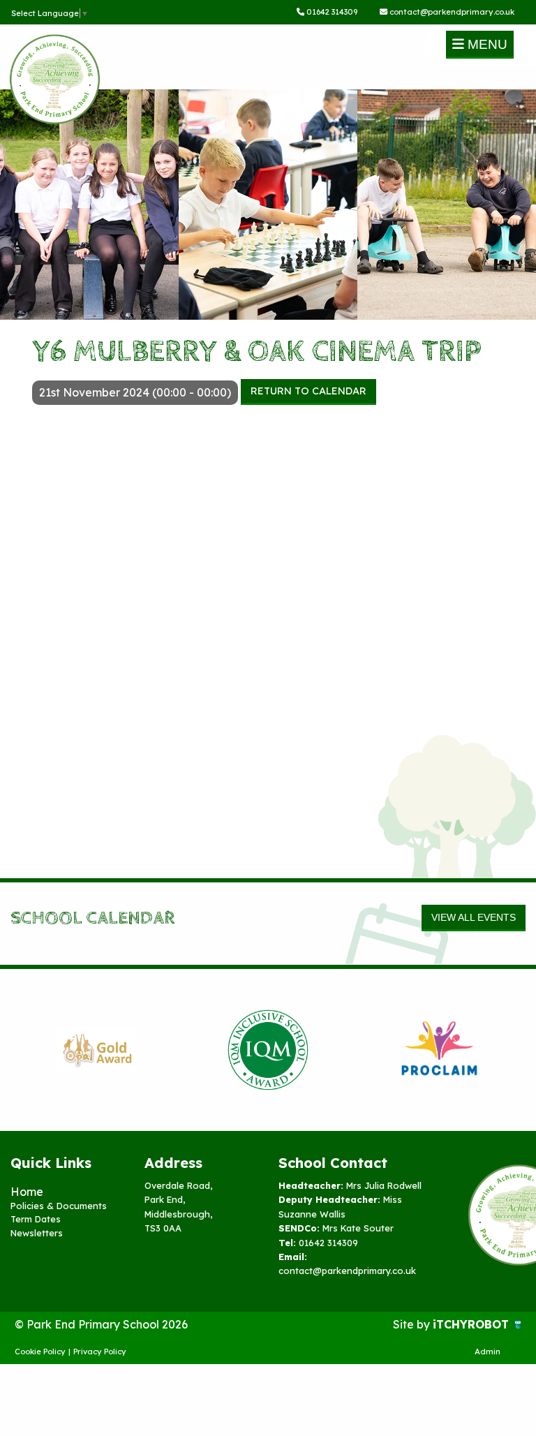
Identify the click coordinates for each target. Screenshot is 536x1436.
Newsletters (36, 1232)
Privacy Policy (99, 1351)
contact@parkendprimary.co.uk (450, 12)
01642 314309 (330, 12)
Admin (487, 1351)
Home (26, 1192)
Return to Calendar (308, 391)
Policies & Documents (58, 1205)
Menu (485, 44)
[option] (96, 1050)
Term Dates (35, 1218)
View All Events (473, 917)
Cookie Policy (40, 1351)
